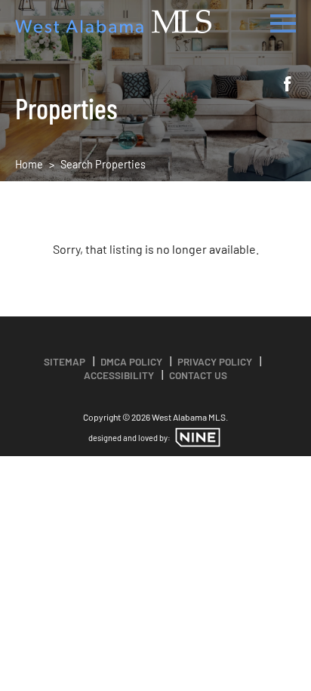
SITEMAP (64, 361)
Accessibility (119, 375)
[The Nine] (197, 437)
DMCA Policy (131, 361)
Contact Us (198, 375)
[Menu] (283, 21)
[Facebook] (287, 85)
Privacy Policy (214, 361)
